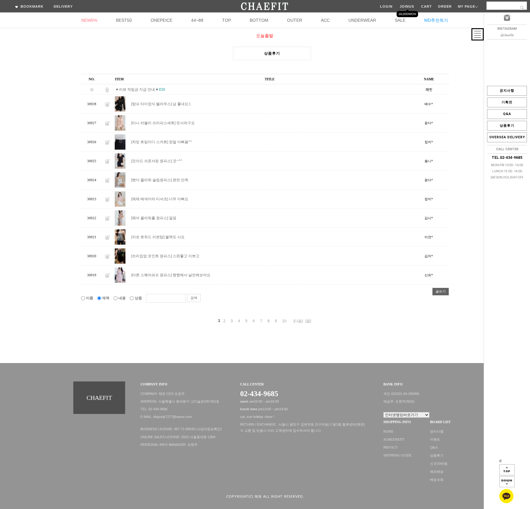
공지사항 (507, 91)
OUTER (294, 20)
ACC (325, 20)
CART (426, 6)
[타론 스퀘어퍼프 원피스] (151, 275)
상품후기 (507, 126)
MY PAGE (466, 6)
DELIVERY (63, 6)
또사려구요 (185, 123)
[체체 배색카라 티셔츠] (149, 199)
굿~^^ (177, 161)
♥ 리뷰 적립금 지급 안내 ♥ (137, 89)
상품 (138, 298)
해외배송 (437, 471)
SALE (400, 20)
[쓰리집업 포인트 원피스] (151, 256)
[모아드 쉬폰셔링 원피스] (151, 161)
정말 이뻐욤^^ (180, 142)
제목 (105, 298)
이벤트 (435, 439)
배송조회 (437, 479)
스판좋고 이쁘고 (186, 256)
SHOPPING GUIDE (397, 455)
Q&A (507, 114)
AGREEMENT (394, 439)
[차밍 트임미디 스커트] (149, 142)
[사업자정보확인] (209, 429)
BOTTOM (259, 20)
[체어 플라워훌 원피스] (149, 218)
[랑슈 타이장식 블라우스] (151, 104)
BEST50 (124, 20)
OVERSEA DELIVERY (507, 137)
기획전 (507, 102)
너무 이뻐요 (178, 199)
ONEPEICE (161, 20)
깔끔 (172, 218)
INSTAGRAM (507, 29)
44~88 (197, 20)
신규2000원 (438, 463)
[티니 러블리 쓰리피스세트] (153, 123)
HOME (388, 431)
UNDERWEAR (362, 20)
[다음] (298, 321)
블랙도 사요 (175, 237)
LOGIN (386, 6)
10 (284, 321)
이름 (89, 298)
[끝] (308, 321)
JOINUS (407, 6)
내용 (122, 298)
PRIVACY (390, 447)
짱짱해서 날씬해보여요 (191, 275)
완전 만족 (180, 180)
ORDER (445, 6)
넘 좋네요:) (181, 104)
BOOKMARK (31, 6)
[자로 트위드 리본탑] (147, 237)
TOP (226, 20)
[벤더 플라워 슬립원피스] (151, 180)
